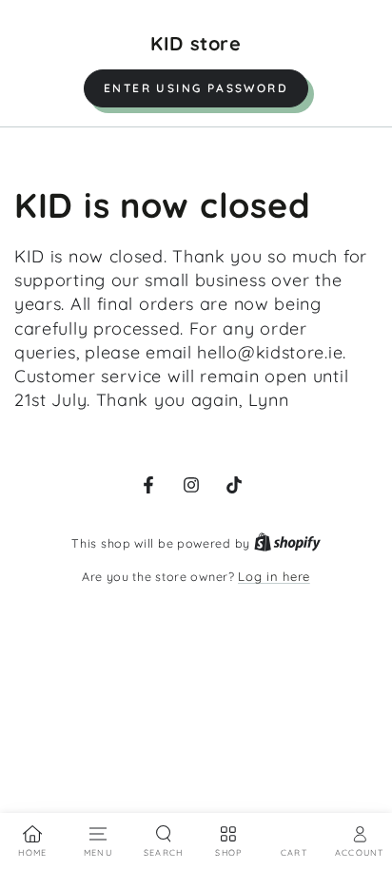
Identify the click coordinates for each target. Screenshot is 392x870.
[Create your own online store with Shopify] (287, 543)
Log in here (274, 576)
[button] (196, 88)
